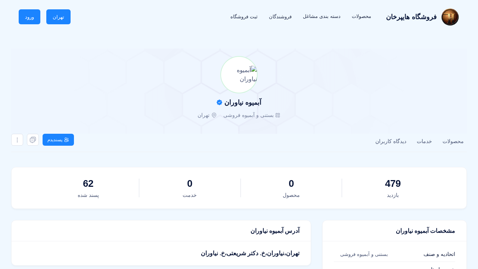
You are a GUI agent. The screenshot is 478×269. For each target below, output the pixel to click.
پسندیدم (54, 139)
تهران (58, 17)
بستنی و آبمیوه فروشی (248, 115)
